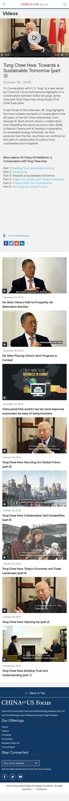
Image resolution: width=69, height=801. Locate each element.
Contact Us (41, 789)
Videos (10, 13)
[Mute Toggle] (62, 55)
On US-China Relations (19, 235)
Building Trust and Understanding (33, 168)
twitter (12, 777)
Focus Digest (8, 747)
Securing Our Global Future (29, 186)
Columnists (7, 739)
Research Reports (10, 743)
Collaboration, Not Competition (32, 183)
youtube (20, 777)
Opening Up (19, 172)
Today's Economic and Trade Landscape (38, 179)
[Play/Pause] (2, 55)
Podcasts (6, 735)
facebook (4, 777)
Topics (5, 727)
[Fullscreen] (66, 55)
